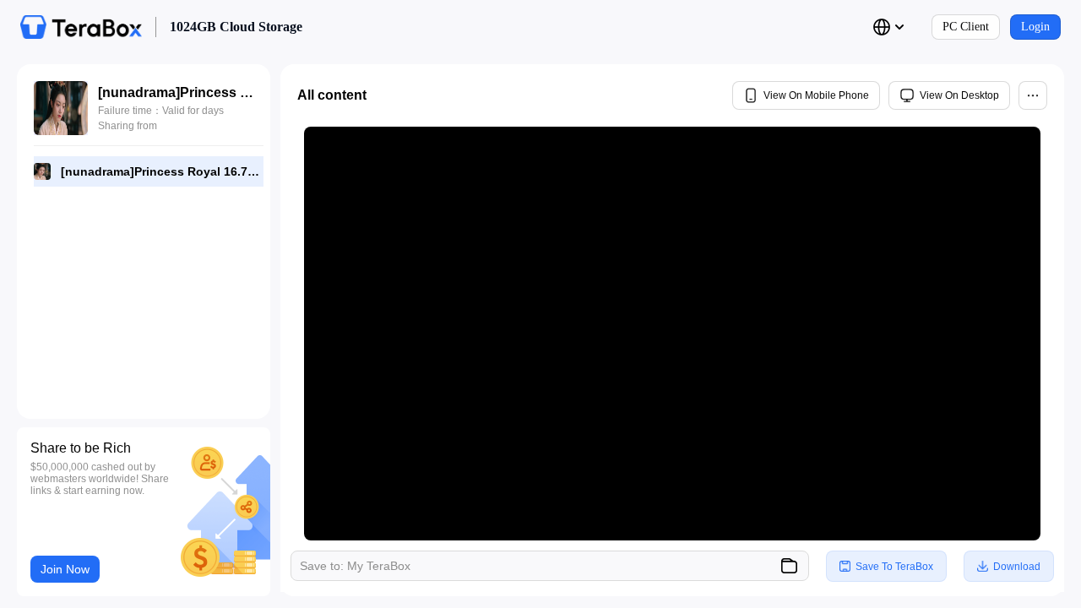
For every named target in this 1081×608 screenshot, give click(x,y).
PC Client (965, 26)
